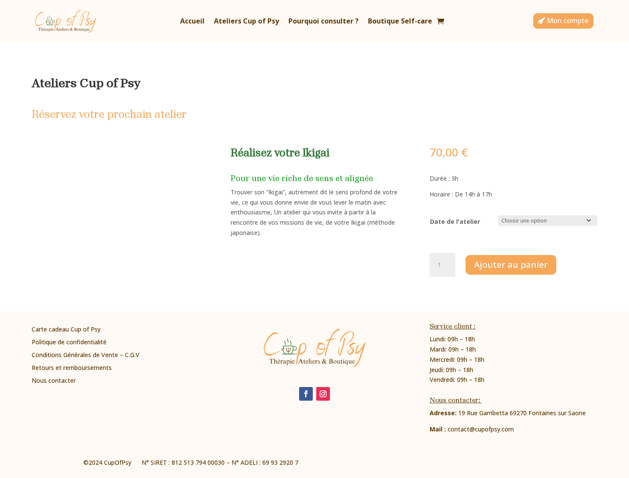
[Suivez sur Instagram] (323, 394)
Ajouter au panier (511, 264)
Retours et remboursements (72, 368)
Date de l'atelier (455, 221)
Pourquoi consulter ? (323, 22)
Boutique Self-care (400, 22)
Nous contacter (54, 381)
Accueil (192, 22)
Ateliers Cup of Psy (246, 22)
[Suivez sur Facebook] (306, 394)
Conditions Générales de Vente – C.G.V (85, 355)
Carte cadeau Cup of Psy (66, 329)
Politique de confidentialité (69, 342)
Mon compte (567, 20)
